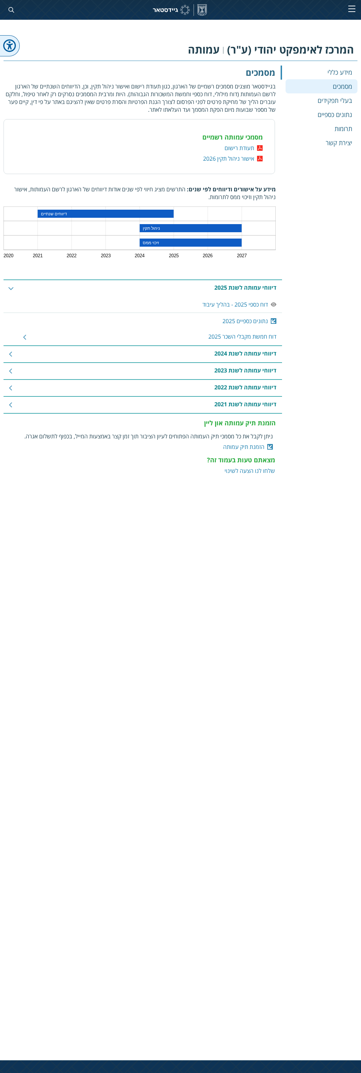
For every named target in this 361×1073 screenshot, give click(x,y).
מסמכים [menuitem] (342, 86)
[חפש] (10, 10)
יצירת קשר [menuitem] (339, 142)
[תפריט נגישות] (10, 45)
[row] (143, 288)
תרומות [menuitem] (343, 128)
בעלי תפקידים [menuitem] (335, 100)
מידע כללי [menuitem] (340, 72)
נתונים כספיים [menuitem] (335, 114)
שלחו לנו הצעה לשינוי (250, 471)
